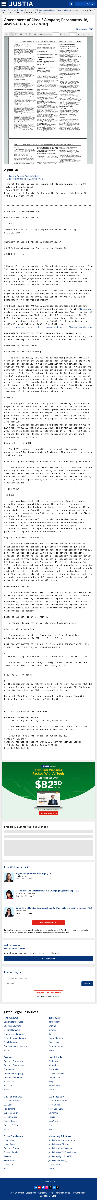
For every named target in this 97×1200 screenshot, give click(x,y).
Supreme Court (11, 1112)
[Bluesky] (54, 1187)
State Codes (54, 1104)
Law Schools (55, 1057)
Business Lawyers (12, 1025)
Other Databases (13, 1136)
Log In (79, 4)
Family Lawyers (11, 1042)
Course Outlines (56, 1073)
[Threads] (50, 1187)
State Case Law (55, 1108)
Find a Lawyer (12, 972)
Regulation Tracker (15, 10)
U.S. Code (8, 1104)
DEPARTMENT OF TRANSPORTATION (27, 179)
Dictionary (53, 1061)
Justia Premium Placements (61, 1148)
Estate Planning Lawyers (15, 1038)
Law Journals (54, 1077)
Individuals (54, 1017)
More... (7, 1050)
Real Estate (9, 1081)
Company (42, 1193)
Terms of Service (62, 1193)
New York (53, 1121)
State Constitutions (57, 1100)
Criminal (52, 1025)
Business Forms (11, 1148)
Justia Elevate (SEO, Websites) (62, 1152)
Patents (7, 1156)
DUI (50, 1034)
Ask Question (48, 958)
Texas (51, 1125)
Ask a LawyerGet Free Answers (15, 947)
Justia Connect (17, 1193)
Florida (51, 1117)
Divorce (52, 1030)
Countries (8, 1164)
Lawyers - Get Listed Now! (48, 992)
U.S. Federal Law (13, 1096)
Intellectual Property (13, 1073)
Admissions (53, 1065)
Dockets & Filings (12, 1125)
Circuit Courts (10, 1117)
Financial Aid (54, 1069)
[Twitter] (57, 1187)
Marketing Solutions (59, 1136)
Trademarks (9, 1160)
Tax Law (8, 1085)
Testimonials (54, 1164)
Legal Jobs (9, 1140)
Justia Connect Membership (61, 1140)
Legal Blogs (9, 1144)
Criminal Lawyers (12, 1030)
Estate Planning (55, 1038)
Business (9, 1057)
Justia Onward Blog (57, 1160)
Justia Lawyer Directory (59, 1144)
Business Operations (14, 1065)
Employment (10, 1069)
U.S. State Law (56, 1096)
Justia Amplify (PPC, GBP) (60, 1156)
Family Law (53, 1042)
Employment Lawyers (14, 1034)
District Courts (11, 1121)
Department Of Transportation (37, 10)
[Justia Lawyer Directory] (61, 1187)
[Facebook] (43, 1187)
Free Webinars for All (17, 867)
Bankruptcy (53, 1021)
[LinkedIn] (35, 1187)
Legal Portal (31, 1193)
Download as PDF (84, 29)
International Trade (13, 1077)
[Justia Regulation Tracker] (21, 4)
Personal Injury (55, 1046)
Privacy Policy (78, 1193)
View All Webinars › (49, 922)
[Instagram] (46, 1187)
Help (51, 1193)
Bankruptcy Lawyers (13, 1021)
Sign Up (90, 4)
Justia (4, 10)
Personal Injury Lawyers (15, 1046)
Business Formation (13, 1061)
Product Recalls (11, 1152)
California (53, 1112)
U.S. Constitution (12, 1100)
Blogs (51, 1081)
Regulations (9, 1108)
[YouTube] (39, 1187)
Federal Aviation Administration (62, 10)
